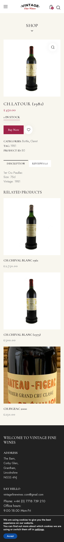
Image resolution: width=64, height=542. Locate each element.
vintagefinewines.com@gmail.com (23, 494)
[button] (6, 6)
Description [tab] (16, 163)
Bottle (25, 141)
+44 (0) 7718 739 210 (29, 501)
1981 (13, 146)
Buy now (13, 130)
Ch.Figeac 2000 (15, 409)
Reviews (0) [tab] (40, 163)
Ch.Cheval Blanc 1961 (21, 260)
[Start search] (58, 7)
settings (39, 529)
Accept (10, 536)
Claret (34, 141)
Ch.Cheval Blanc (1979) (22, 335)
